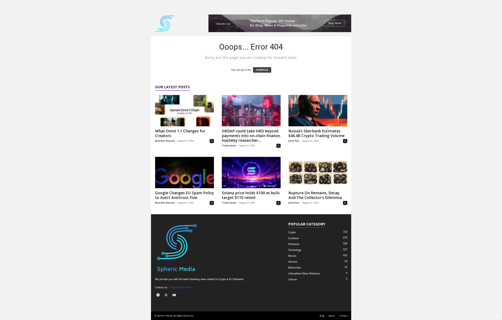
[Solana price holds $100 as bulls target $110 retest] (251, 172)
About (332, 315)
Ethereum (293, 244)
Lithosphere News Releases (304, 273)
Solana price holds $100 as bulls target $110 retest (251, 195)
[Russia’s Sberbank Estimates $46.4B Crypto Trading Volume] (317, 110)
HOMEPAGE (262, 70)
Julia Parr (293, 140)
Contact (343, 315)
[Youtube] (174, 295)
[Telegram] (159, 295)
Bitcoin (292, 255)
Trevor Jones (229, 145)
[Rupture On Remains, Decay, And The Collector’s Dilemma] (317, 172)
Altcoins (292, 261)
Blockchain (294, 267)
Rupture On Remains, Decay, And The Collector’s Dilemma (315, 195)
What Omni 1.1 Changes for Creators (180, 133)
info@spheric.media (180, 287)
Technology (294, 250)
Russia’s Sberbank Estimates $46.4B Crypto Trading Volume (316, 133)
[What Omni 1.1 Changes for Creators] (184, 110)
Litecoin (292, 279)
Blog (322, 315)
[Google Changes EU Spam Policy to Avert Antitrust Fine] (184, 172)
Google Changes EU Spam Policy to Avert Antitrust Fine (184, 195)
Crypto (292, 232)
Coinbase (293, 238)
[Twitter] (167, 295)
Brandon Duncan (165, 140)
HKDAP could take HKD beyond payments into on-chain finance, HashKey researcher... (251, 135)
